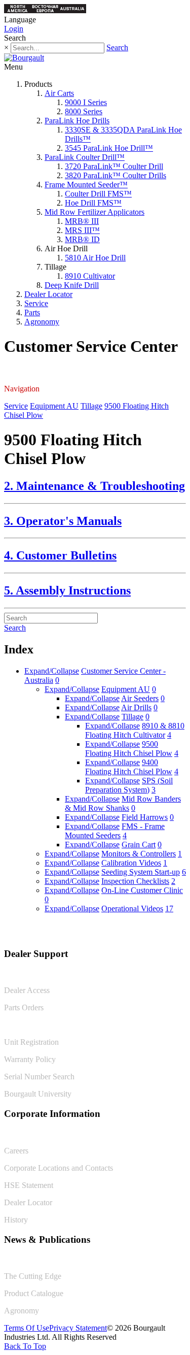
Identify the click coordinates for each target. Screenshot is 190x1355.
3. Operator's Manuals (63, 520)
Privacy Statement (78, 1328)
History (16, 1219)
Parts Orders (24, 1007)
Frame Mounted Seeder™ (86, 184)
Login (13, 28)
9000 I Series (86, 102)
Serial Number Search (39, 1076)
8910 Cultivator (90, 276)
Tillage (91, 406)
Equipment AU (54, 406)
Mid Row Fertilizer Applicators (94, 212)
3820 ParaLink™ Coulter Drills (115, 175)
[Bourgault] (24, 57)
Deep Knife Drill (72, 285)
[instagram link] (178, 932)
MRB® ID (82, 239)
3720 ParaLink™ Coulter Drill (114, 166)
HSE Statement (28, 1185)
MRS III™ (82, 230)
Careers (16, 1150)
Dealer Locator (48, 294)
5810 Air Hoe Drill (95, 257)
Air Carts (59, 93)
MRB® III (82, 221)
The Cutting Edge (32, 1276)
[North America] (17, 10)
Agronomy (41, 321)
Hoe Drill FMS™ (93, 203)
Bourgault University (37, 1093)
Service (36, 303)
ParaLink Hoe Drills (77, 120)
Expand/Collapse (51, 671)
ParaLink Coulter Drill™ (85, 157)
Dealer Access (27, 990)
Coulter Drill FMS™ (98, 193)
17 (169, 908)
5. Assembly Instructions (67, 590)
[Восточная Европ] (45, 10)
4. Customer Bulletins (60, 555)
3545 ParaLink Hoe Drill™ (109, 148)
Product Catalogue (33, 1293)
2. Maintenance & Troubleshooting (94, 485)
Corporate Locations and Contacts (58, 1168)
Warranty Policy (30, 1059)
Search (117, 47)
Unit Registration (31, 1042)
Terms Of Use (26, 1328)
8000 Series (83, 111)
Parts (32, 312)
